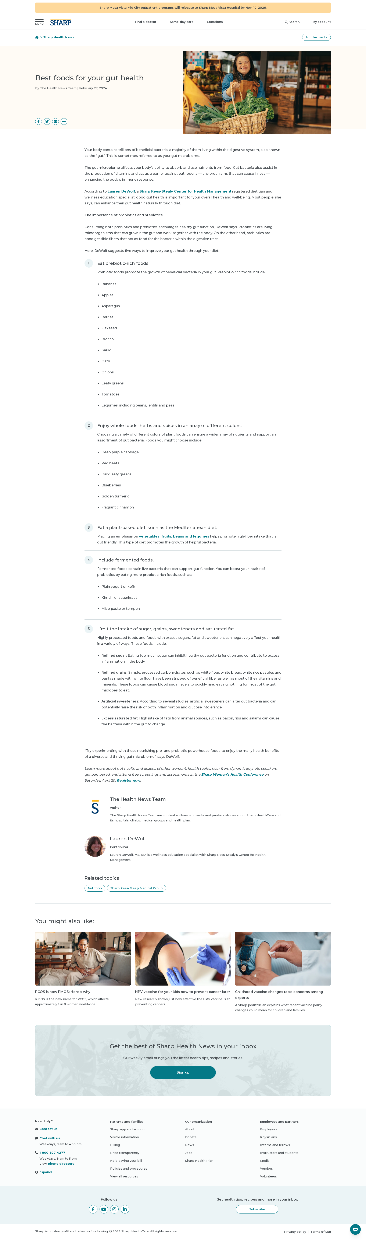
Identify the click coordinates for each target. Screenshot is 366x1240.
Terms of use (321, 1232)
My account (321, 22)
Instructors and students (279, 1153)
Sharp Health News (58, 37)
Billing (115, 1145)
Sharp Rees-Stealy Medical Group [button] (136, 888)
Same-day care (181, 22)
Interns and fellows (275, 1145)
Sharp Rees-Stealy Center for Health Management (185, 191)
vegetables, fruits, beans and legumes (174, 536)
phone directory (61, 1164)
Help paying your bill (126, 1161)
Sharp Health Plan (199, 1161)
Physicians (268, 1137)
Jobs (188, 1153)
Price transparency (124, 1153)
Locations (215, 22)
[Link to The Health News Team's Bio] (95, 809)
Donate (191, 1137)
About (189, 1129)
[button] (39, 22)
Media (264, 1161)
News (189, 1145)
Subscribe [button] (257, 1209)
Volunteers (268, 1176)
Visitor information (124, 1137)
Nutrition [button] (95, 888)
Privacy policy (295, 1232)
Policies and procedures (128, 1168)
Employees (268, 1129)
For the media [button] (316, 37)
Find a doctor (145, 22)
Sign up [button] (183, 1072)
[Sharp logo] (61, 22)
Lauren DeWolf (121, 191)
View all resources (124, 1176)
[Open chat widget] (355, 1229)
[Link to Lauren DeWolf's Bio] (95, 849)
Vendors (266, 1168)
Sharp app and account (128, 1129)
